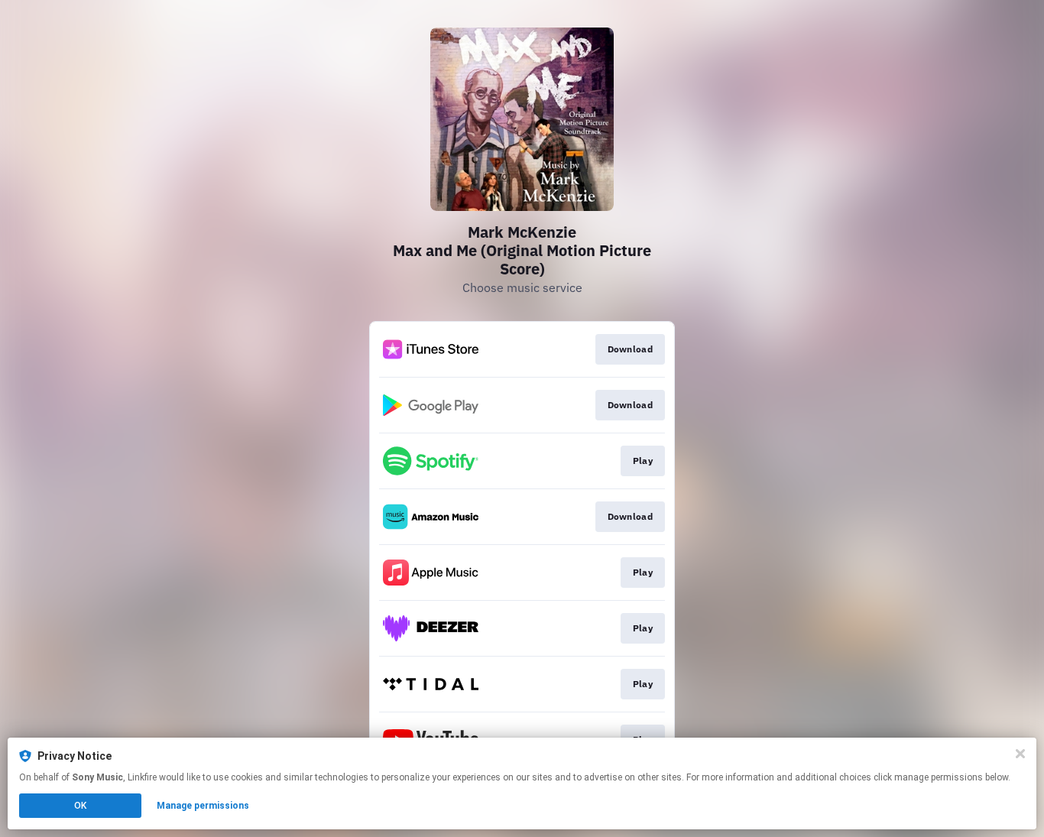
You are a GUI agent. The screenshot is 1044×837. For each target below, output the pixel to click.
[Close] (1020, 753)
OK (80, 805)
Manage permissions (203, 805)
